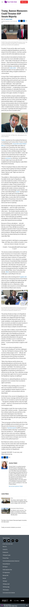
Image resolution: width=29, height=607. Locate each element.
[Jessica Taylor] (4, 465)
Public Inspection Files (7, 569)
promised (8, 158)
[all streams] (27, 605)
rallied (7, 272)
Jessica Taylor (9, 19)
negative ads (23, 277)
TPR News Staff (6, 584)
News (12, 498)
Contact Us (5, 549)
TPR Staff (5, 581)
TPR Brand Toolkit (6, 555)
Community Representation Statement (11, 561)
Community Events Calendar (9, 592)
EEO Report (5, 566)
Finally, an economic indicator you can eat (11, 527)
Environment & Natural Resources (17, 508)
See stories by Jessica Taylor (16, 486)
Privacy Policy (5, 558)
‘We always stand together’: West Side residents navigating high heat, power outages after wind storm (19, 501)
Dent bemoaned (11, 428)
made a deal (12, 68)
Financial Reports (6, 563)
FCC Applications (6, 572)
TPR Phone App (6, 586)
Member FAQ (5, 575)
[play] (2, 605)
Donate (25, 2)
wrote (17, 191)
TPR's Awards (6, 589)
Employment (5, 552)
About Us (5, 546)
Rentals (4, 578)
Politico (3, 140)
